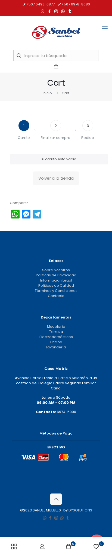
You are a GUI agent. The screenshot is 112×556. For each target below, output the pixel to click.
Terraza (56, 331)
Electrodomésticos (56, 336)
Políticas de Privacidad (56, 275)
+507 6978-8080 (75, 4)
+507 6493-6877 (40, 4)
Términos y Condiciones (56, 290)
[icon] (63, 11)
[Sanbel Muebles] (56, 32)
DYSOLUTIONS (80, 510)
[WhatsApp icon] (43, 11)
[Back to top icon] (56, 499)
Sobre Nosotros (56, 270)
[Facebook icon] (49, 11)
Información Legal (56, 280)
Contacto (56, 295)
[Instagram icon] (56, 11)
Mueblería (56, 326)
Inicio (47, 93)
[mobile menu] (104, 27)
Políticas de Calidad (56, 285)
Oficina (56, 342)
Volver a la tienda (56, 178)
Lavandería (56, 347)
